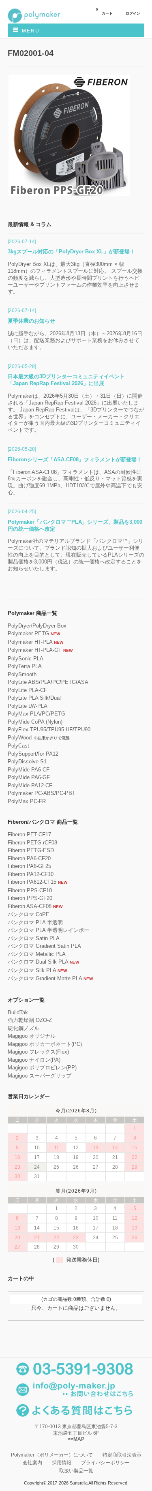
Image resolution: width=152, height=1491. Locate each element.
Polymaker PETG (28, 633)
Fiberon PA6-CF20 (29, 858)
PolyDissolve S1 (27, 761)
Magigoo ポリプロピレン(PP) (42, 1068)
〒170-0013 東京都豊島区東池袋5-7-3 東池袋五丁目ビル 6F (76, 1433)
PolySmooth (22, 674)
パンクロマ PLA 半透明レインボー (48, 930)
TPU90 (82, 729)
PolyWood (20, 738)
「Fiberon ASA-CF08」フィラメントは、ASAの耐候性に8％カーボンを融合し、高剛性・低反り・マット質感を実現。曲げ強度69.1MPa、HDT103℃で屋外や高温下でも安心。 (75, 482)
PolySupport (22, 754)
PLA (46, 682)
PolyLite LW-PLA (27, 706)
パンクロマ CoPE (28, 914)
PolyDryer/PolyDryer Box (37, 626)
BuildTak (18, 1012)
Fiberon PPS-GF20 (30, 898)
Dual (55, 698)
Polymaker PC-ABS (31, 793)
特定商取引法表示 (122, 1454)
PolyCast (18, 746)
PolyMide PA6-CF (28, 770)
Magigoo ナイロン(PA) (34, 1060)
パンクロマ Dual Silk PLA (38, 962)
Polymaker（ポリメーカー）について (52, 1454)
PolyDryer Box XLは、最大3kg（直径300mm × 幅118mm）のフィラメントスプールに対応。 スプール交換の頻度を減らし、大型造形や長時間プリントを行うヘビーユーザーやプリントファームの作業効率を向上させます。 (75, 278)
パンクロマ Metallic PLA (37, 954)
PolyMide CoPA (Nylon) (35, 722)
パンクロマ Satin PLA (34, 938)
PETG (68, 682)
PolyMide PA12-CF (30, 785)
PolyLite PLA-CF (27, 690)
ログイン (133, 13)
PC (56, 682)
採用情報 (61, 1462)
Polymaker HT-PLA (30, 642)
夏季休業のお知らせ (31, 321)
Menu (31, 31)
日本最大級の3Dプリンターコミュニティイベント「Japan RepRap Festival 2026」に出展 (66, 379)
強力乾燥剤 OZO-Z (30, 1020)
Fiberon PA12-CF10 (31, 874)
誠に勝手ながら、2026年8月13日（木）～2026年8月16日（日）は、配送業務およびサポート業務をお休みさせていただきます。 (75, 340)
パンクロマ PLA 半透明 (35, 922)
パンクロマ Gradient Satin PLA (44, 946)
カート (104, 11)
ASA (82, 682)
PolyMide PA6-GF (29, 777)
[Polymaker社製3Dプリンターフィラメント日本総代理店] (34, 21)
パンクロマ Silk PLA (32, 970)
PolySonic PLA (25, 659)
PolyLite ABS (23, 682)
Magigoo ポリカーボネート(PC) (45, 1044)
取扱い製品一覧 (76, 1470)
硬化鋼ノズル (23, 1028)
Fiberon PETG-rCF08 (32, 843)
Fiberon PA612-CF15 (32, 882)
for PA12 (48, 754)
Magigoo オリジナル (32, 1036)
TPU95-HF (60, 729)
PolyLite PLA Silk (28, 698)
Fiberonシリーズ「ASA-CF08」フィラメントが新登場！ (75, 459)
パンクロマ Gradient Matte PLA (45, 978)
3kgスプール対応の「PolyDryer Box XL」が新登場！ (71, 251)
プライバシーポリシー (105, 1462)
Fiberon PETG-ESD (31, 850)
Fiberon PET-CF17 (29, 834)
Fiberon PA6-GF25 (29, 866)
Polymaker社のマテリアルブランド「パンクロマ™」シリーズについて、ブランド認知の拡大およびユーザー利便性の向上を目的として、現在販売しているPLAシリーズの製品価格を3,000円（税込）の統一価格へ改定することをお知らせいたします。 (76, 555)
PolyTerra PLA (25, 666)
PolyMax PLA (24, 714)
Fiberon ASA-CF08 (29, 906)
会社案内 (32, 1462)
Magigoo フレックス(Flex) (38, 1052)
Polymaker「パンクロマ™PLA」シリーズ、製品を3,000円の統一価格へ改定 (75, 525)
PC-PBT (65, 793)
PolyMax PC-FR (27, 801)
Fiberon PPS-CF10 (30, 890)
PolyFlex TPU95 (27, 729)
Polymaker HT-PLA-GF (35, 650)
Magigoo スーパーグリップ (39, 1076)
